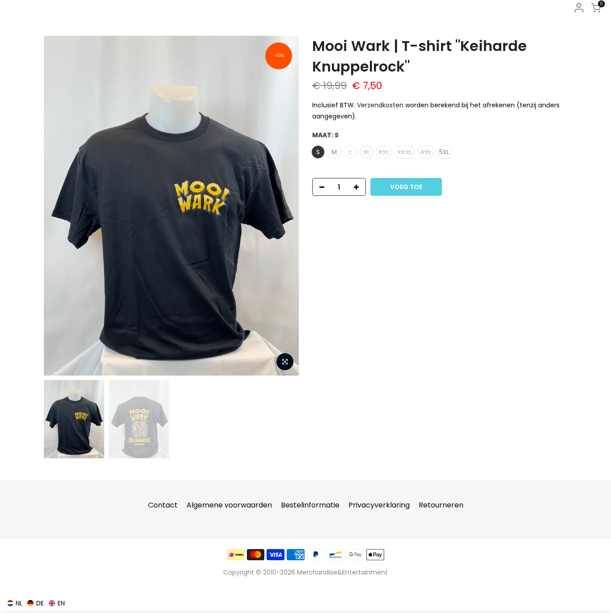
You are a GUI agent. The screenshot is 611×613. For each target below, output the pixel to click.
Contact (163, 505)
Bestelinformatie (310, 505)
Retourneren (441, 505)
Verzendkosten (380, 105)
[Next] (283, 205)
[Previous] (59, 205)
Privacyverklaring (379, 505)
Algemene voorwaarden (229, 505)
